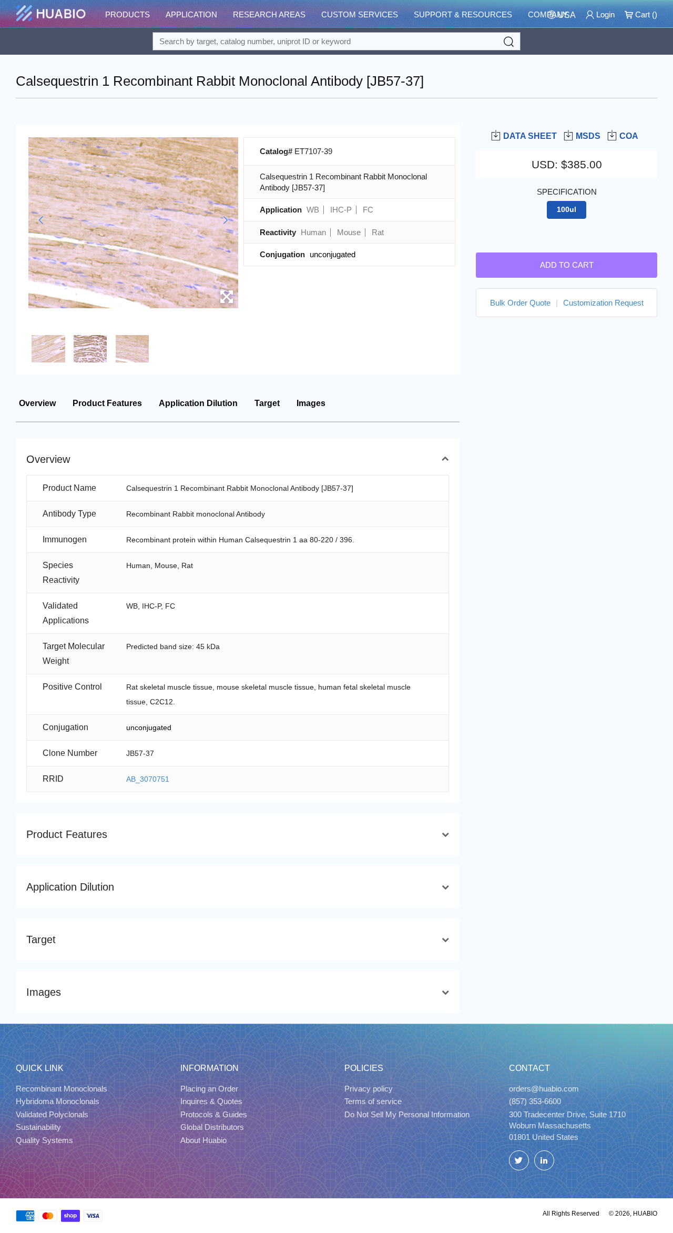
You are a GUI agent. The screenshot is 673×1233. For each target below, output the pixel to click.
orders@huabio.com (544, 1088)
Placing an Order (209, 1088)
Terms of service (373, 1101)
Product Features (107, 403)
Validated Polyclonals (52, 1114)
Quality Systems (44, 1140)
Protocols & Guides (213, 1114)
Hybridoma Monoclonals (57, 1101)
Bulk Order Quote (520, 302)
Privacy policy (368, 1088)
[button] (41, 219)
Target (267, 403)
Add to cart (567, 264)
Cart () (645, 14)
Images (311, 403)
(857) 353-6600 (535, 1101)
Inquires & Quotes (211, 1101)
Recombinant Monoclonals (61, 1088)
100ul (566, 210)
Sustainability (38, 1127)
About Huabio (203, 1140)
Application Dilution (198, 403)
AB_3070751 (147, 779)
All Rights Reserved (571, 1213)
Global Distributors (212, 1127)
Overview (37, 403)
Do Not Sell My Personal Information (407, 1114)
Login (604, 14)
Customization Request (603, 302)
